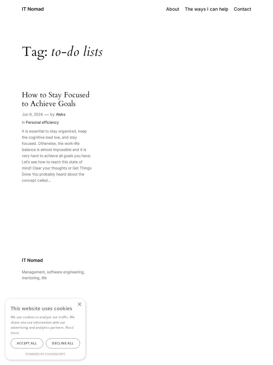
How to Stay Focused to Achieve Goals (56, 99)
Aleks (60, 114)
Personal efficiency (42, 122)
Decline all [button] (63, 343)
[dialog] (45, 329)
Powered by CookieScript (45, 354)
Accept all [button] (27, 343)
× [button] (79, 304)
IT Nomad (33, 9)
